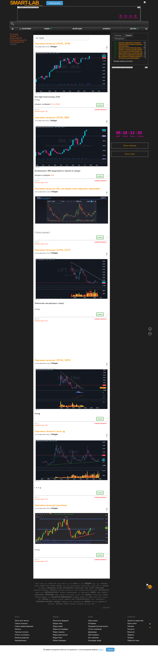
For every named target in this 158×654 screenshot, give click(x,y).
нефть (93, 592)
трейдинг (57, 601)
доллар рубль (68, 588)
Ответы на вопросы (22, 635)
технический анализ (82, 599)
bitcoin (37, 583)
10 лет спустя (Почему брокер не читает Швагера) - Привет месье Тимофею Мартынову (131, 51)
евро (86, 588)
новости (104, 592)
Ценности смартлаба (135, 621)
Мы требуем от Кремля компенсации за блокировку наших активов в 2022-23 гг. (130, 56)
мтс (79, 592)
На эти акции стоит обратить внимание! (78, 188)
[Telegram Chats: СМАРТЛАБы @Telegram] (59, 569)
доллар (59, 588)
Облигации (77, 29)
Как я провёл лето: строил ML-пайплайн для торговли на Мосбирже (131, 53)
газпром (105, 586)
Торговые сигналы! (45, 43)
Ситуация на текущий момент (128, 58)
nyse (70, 583)
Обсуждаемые (119, 39)
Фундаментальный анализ (98, 626)
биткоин (52, 585)
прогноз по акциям (41, 597)
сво (50, 599)
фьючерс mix (102, 601)
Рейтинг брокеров (129, 146)
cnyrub (45, 583)
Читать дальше (42, 232)
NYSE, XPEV (64, 360)
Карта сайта (132, 623)
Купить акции (130, 154)
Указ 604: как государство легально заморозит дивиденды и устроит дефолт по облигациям (130, 48)
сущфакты (67, 599)
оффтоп (88, 594)
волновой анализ (85, 585)
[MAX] (67, 569)
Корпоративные (20, 640)
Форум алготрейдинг (60, 629)
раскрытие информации (61, 597)
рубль (91, 597)
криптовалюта (103, 590)
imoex (63, 583)
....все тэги (105, 607)
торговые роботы (100, 599)
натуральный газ (85, 592)
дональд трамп (79, 588)
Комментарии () (41, 111)
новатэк (99, 592)
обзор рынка (39, 594)
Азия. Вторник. (123, 46)
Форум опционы (59, 632)
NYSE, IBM (63, 117)
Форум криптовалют (60, 635)
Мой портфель (93, 635)
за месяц (13, 44)
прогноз (105, 594)
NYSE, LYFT (64, 250)
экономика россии (81, 603)
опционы (62, 594)
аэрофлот (36, 585)
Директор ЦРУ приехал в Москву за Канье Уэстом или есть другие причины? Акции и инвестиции (131, 44)
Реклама (131, 626)
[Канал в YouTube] (84, 569)
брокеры (59, 585)
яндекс (93, 603)
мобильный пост (52, 592)
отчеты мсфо (70, 594)
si (79, 583)
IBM (52, 175)
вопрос (93, 585)
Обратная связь (133, 640)
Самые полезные (21, 623)
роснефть (76, 597)
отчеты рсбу (77, 594)
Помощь (131, 638)
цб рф (66, 603)
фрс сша (94, 601)
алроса (94, 583)
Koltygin (54, 47)
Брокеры (106, 29)
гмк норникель (42, 588)
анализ (98, 583)
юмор (88, 603)
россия (82, 597)
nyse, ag (61, 431)
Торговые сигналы (21, 632)
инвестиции (99, 588)
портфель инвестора (97, 594)
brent (41, 583)
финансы (70, 601)
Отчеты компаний (94, 629)
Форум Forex (57, 638)
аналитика (104, 583)
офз (83, 594)
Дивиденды (92, 632)
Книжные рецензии (22, 638)
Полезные (118, 35)
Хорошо (110, 650)
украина (64, 601)
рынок (100, 597)
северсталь (54, 599)
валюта (64, 585)
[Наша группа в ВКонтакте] (75, 569)
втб (98, 585)
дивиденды (51, 588)
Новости (18, 629)
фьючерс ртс (51, 603)
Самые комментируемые (24, 626)
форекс (88, 601)
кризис (95, 590)
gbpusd (59, 583)
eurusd (50, 583)
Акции (48, 29)
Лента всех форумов (61, 621)
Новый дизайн (54, 3)
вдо (68, 585)
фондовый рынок (79, 601)
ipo (67, 583)
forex (55, 583)
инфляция (61, 590)
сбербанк (45, 599)
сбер (39, 599)
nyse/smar (62, 505)
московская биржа (71, 592)
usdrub (82, 583)
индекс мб (53, 590)
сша (72, 599)
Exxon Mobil (55, 104)
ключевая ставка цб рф (86, 590)
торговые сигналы (44, 601)
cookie (100, 650)
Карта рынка (93, 621)
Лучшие (128, 35)
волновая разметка (75, 585)
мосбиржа (62, 592)
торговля (93, 599)
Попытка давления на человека (129, 42)
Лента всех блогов (22, 621)
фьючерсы (59, 603)
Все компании (93, 638)
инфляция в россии (69, 590)
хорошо (100, 105)
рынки (95, 597)
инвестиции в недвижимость (41, 590)
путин (49, 597)
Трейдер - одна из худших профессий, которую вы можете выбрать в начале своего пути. (131, 49)
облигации (49, 594)
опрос (57, 594)
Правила (131, 635)
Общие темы (57, 623)
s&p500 (75, 583)
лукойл (37, 592)
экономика (72, 603)
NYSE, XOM (63, 43)
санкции (105, 597)
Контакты (131, 629)
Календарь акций (94, 640)
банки (42, 586)
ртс (87, 597)
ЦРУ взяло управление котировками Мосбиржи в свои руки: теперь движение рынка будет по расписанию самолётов (131, 54)
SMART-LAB (24, 2)
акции (88, 583)
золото (91, 588)
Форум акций (57, 626)
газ (100, 585)
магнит (42, 592)
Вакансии (131, 632)
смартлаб (60, 599)
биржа (47, 585)
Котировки (92, 623)
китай (76, 590)
